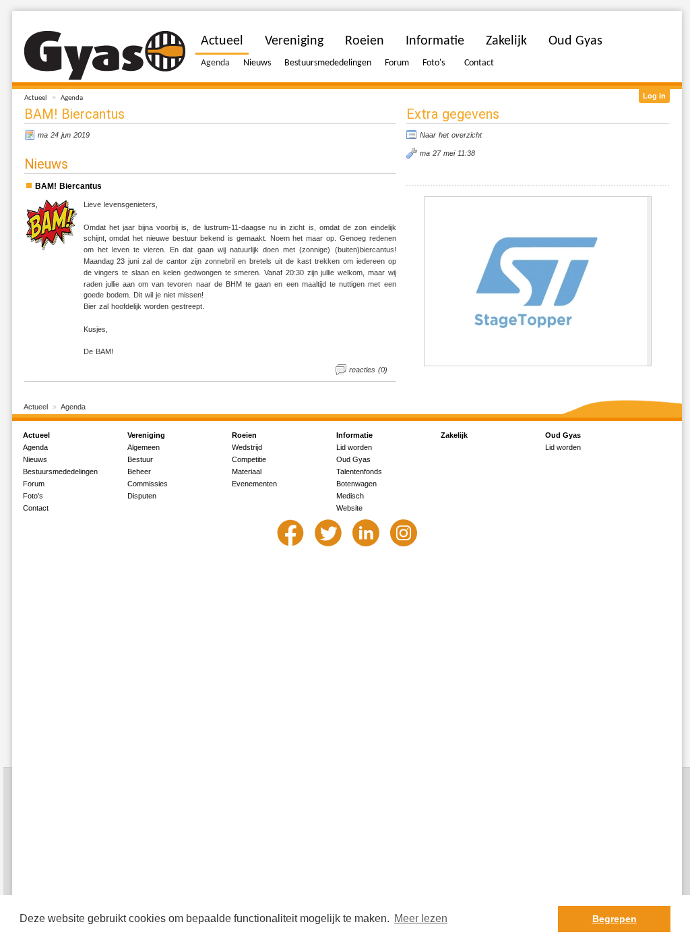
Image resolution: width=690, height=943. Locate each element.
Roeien (364, 41)
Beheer (139, 471)
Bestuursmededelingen (327, 63)
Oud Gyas (575, 41)
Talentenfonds (359, 471)
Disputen (141, 496)
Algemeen (143, 447)
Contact (479, 63)
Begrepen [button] (614, 918)
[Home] (105, 56)
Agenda (72, 98)
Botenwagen (356, 484)
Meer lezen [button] (420, 918)
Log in (654, 96)
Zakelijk (506, 41)
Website (349, 508)
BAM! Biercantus (68, 186)
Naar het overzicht (451, 135)
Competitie (249, 459)
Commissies (147, 484)
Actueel (35, 98)
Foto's (433, 63)
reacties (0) (368, 370)
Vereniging (294, 41)
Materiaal (246, 471)
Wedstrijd (247, 447)
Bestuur (140, 459)
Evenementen (254, 484)
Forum (397, 63)
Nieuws (257, 63)
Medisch (350, 496)
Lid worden (354, 447)
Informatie (435, 41)
